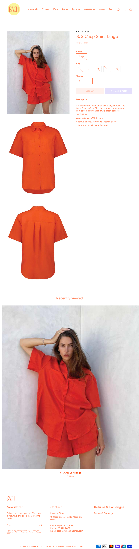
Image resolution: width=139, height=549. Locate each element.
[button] (32, 9)
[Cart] (130, 9)
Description (81, 99)
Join (40, 525)
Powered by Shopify (74, 546)
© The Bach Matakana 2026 (31, 546)
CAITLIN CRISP (82, 32)
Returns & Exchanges (104, 513)
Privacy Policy (20, 532)
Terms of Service (35, 532)
